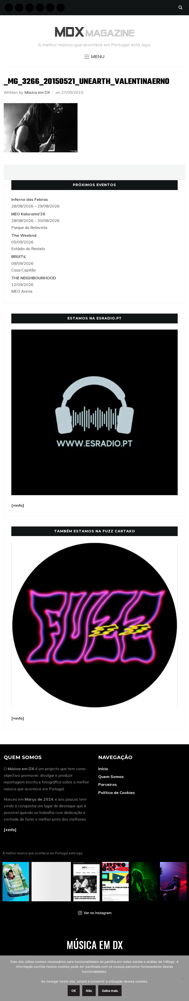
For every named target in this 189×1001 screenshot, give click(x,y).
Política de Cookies (116, 792)
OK (73, 991)
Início (103, 768)
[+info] (10, 829)
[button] (94, 56)
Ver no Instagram (97, 913)
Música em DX (37, 92)
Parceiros (107, 784)
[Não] (182, 978)
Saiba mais (110, 991)
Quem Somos (111, 776)
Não (89, 991)
